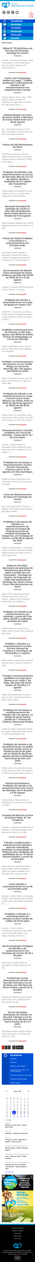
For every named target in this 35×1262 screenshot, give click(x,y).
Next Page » (19, 1047)
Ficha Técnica (17, 1238)
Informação (22, 72)
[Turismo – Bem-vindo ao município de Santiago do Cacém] (17, 1222)
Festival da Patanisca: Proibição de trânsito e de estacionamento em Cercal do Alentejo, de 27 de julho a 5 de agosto (17, 788)
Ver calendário (9, 1172)
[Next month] (29, 1091)
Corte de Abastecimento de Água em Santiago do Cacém (17, 497)
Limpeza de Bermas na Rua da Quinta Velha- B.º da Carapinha (17, 817)
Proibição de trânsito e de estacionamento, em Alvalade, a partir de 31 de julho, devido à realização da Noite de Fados (17, 616)
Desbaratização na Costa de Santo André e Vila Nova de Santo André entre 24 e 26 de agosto (17, 118)
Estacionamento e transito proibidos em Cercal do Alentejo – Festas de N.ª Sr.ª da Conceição (17, 434)
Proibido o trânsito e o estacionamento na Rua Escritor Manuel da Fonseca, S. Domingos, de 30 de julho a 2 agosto (17, 648)
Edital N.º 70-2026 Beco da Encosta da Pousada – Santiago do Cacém (17, 50)
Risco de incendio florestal (31, 15)
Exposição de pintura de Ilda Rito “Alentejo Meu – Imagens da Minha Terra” (16, 1166)
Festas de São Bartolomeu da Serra (17, 145)
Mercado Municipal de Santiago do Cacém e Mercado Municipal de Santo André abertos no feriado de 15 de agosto (17, 211)
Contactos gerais (17, 1236)
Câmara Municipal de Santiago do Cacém (17, 6)
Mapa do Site (17, 1233)
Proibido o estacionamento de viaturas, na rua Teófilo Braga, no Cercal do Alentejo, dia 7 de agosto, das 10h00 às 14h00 (17, 366)
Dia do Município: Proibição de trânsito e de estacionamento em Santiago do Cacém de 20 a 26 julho (17, 951)
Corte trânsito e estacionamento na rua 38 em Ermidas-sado (17, 886)
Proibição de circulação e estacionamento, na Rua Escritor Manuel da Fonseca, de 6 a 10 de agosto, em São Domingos (17, 467)
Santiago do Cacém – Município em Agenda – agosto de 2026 (16, 1141)
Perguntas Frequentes (17, 1231)
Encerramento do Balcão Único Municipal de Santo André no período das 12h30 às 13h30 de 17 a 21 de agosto (17, 275)
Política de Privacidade (18, 1228)
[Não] (33, 1255)
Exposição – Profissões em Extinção (16, 1133)
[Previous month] (6, 1091)
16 (14, 1047)
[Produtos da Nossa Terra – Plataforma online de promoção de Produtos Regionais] (17, 1190)
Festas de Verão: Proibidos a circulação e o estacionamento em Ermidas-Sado (17, 242)
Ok (17, 1258)
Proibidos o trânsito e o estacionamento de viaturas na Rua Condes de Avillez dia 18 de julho (17, 917)
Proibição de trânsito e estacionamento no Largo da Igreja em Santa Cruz (17, 302)
